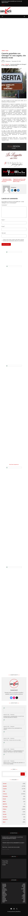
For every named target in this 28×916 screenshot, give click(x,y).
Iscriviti (3, 5)
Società (4, 816)
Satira (4, 811)
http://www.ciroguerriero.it (14, 464)
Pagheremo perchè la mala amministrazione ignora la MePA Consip (19, 180)
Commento (4, 205)
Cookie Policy (5, 862)
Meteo (4, 801)
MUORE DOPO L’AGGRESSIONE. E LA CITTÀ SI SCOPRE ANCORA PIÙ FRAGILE (14, 717)
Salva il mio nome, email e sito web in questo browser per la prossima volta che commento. (13, 240)
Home (3, 64)
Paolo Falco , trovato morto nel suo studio (12, 740)
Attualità (3, 50)
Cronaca (5, 793)
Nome (3, 219)
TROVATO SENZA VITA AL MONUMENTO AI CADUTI (13, 729)
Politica (4, 809)
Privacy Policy (5, 860)
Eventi (4, 799)
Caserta (5, 788)
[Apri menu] (2, 16)
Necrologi (5, 806)
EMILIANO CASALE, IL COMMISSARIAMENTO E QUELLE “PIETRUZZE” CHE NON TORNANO (14, 751)
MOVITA (5, 804)
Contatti (4, 864)
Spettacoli (5, 819)
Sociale (7, 50)
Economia (5, 796)
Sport (4, 822)
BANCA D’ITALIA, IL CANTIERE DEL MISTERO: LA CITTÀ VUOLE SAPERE (14, 763)
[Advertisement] (14, 33)
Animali (4, 783)
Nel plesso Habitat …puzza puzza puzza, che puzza (7, 180)
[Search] (23, 774)
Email (3, 226)
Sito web (4, 233)
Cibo (4, 791)
